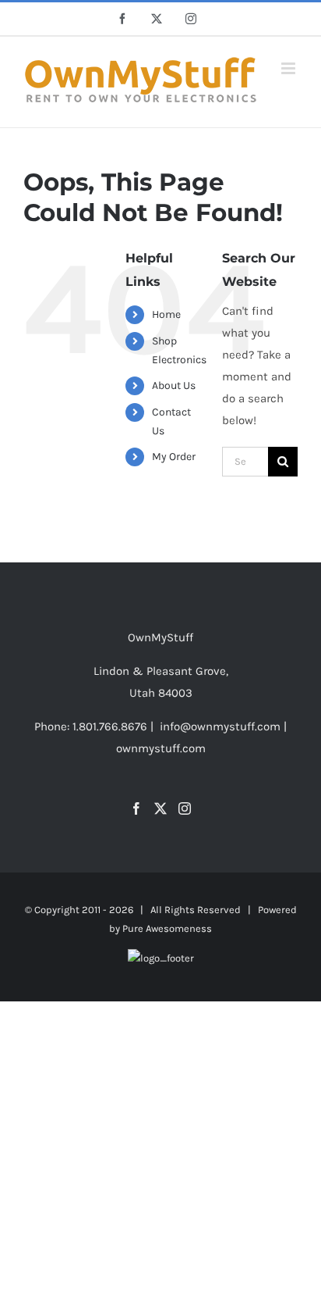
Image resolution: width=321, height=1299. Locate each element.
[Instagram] (184, 808)
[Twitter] (160, 808)
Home (166, 314)
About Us (174, 385)
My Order (174, 456)
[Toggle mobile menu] (289, 68)
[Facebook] (136, 808)
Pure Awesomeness (167, 928)
